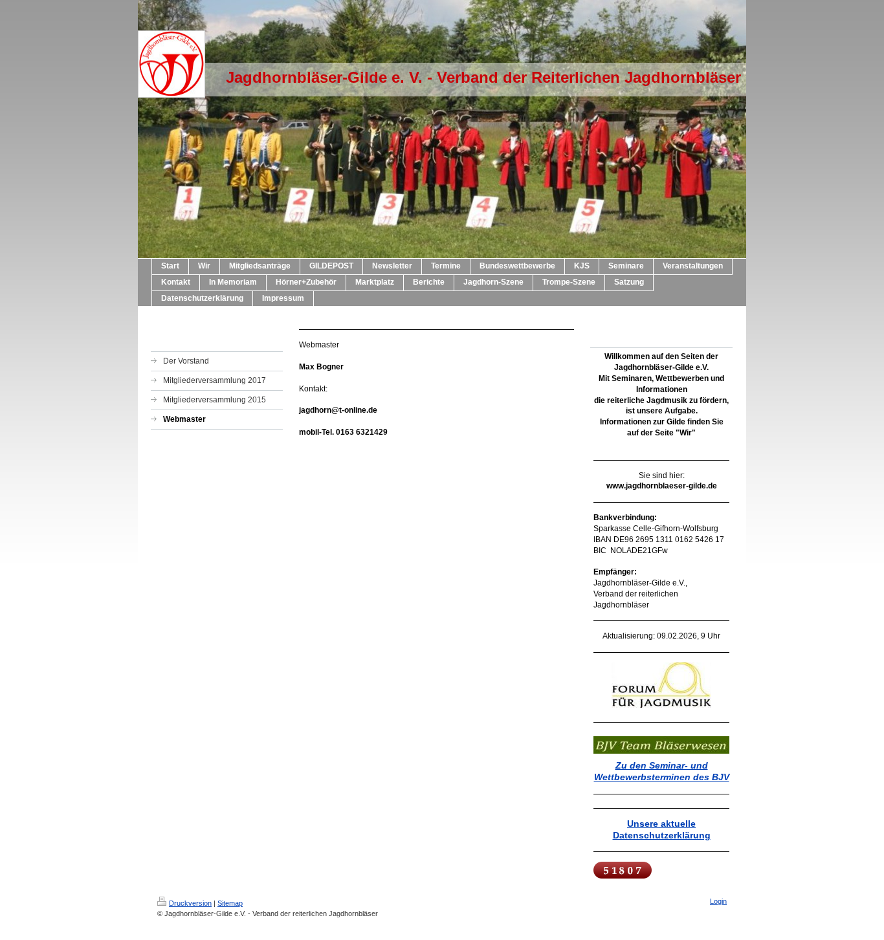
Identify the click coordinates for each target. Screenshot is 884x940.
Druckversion (190, 903)
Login (718, 901)
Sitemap (230, 903)
